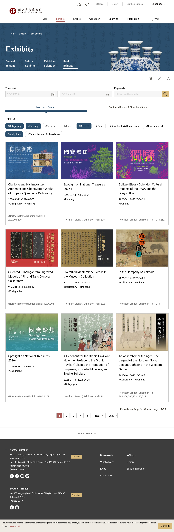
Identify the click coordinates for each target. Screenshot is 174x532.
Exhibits (22, 33)
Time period (11, 88)
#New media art (154, 126)
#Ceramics (51, 126)
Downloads (106, 455)
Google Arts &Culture (27, 476)
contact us (106, 475)
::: (74, 4)
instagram (17, 476)
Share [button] (141, 78)
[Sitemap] (79, 4)
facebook (12, 476)
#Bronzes (84, 126)
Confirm (165, 525)
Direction (76, 456)
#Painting (33, 126)
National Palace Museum (26, 11)
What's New (107, 462)
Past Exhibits (36, 33)
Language (157, 3)
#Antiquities (14, 134)
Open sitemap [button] (85, 433)
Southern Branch (136, 468)
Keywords (119, 88)
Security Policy (15, 526)
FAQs (103, 468)
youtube (22, 476)
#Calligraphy (14, 126)
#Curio (99, 126)
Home (12, 33)
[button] (150, 78)
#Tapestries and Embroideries (44, 134)
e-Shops (131, 455)
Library (130, 462)
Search (165, 94)
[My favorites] (86, 4)
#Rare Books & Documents (124, 126)
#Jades (68, 126)
